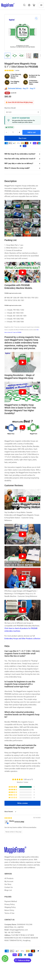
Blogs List (8, 890)
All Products (8, 878)
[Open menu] (41, 5)
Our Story (7, 884)
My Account (8, 881)
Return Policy (9, 910)
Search (24, 5)
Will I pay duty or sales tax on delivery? (18, 163)
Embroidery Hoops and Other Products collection (22, 639)
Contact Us (8, 887)
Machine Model (10, 108)
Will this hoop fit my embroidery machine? (19, 154)
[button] (9, 70)
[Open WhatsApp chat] (5, 958)
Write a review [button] (22, 803)
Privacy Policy (9, 904)
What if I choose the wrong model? (17, 168)
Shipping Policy (10, 907)
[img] (8, 818)
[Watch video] (22, 272)
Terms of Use (9, 913)
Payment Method (10, 901)
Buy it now (22, 138)
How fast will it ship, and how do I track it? (19, 159)
